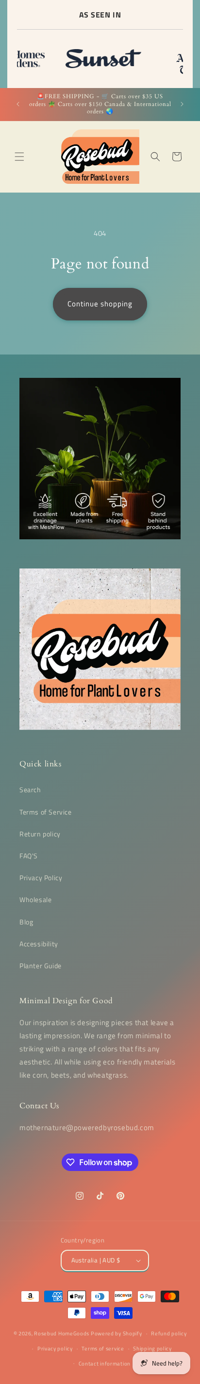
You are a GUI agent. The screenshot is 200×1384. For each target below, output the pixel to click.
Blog (26, 922)
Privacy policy (55, 1348)
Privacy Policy (40, 877)
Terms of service (103, 1348)
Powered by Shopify (116, 1333)
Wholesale (35, 899)
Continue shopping (100, 303)
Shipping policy (152, 1348)
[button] (19, 156)
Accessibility (38, 944)
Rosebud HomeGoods (61, 1333)
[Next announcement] (182, 104)
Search (30, 789)
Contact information (105, 1363)
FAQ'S (28, 856)
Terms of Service (45, 812)
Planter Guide (40, 965)
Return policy (40, 834)
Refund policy (168, 1333)
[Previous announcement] (18, 104)
